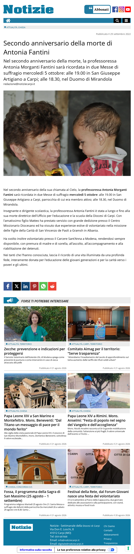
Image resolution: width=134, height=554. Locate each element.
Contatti (108, 530)
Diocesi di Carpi (91, 525)
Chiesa (23, 410)
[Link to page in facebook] (8, 286)
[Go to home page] (8, 20)
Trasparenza (110, 543)
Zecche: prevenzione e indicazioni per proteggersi (34, 351)
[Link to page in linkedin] (25, 286)
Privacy (107, 538)
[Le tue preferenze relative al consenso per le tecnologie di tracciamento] (128, 548)
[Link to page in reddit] (52, 286)
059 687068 (61, 536)
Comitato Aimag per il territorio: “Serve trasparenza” (94, 351)
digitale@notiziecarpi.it (70, 543)
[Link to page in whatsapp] (43, 286)
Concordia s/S (24, 486)
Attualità (13, 344)
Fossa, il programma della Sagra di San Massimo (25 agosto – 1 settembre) (32, 496)
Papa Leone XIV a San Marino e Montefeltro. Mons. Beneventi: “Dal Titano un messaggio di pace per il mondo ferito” (32, 422)
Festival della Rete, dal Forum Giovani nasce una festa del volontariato (98, 493)
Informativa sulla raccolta (36, 549)
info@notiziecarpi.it (68, 540)
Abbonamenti (111, 534)
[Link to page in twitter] (16, 286)
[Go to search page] (117, 20)
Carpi (86, 344)
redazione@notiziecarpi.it (19, 84)
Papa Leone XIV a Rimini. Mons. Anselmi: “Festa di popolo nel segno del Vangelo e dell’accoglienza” (97, 420)
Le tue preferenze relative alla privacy (81, 549)
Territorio (26, 344)
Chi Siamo (109, 526)
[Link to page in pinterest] (34, 286)
